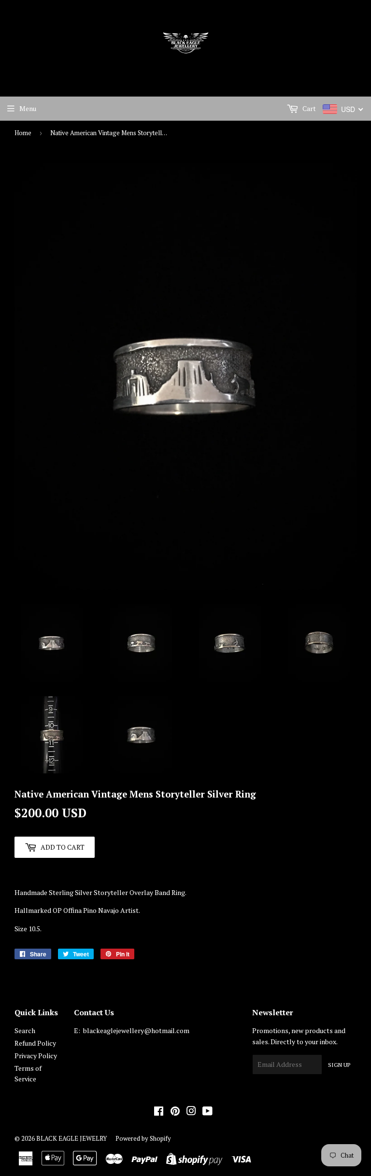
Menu (27, 108)
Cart (308, 108)
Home (22, 132)
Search (24, 1030)
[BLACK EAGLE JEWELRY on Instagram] (191, 1112)
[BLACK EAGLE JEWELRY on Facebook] (159, 1112)
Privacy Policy (35, 1055)
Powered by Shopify (143, 1138)
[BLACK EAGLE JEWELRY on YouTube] (207, 1112)
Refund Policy (35, 1043)
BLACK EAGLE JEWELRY (71, 1138)
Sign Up (339, 1064)
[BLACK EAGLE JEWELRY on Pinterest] (175, 1112)
